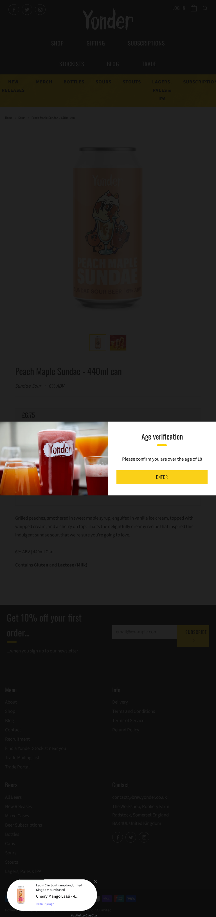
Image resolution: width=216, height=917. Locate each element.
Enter (162, 477)
